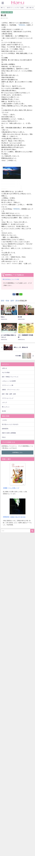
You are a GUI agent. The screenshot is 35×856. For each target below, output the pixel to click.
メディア (4, 402)
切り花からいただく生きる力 (10, 424)
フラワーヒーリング (7, 398)
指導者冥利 (5, 428)
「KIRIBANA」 (16, 209)
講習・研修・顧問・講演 (6, 12)
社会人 (4, 437)
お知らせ (4, 368)
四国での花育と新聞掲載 (9, 433)
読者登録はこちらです (11, 279)
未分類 (4, 411)
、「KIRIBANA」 (21, 25)
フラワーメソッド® (7, 385)
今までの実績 (6, 372)
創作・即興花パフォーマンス (10, 377)
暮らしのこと (6, 407)
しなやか (4, 420)
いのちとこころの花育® (9, 381)
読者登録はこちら (17, 452)
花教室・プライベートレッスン (11, 389)
